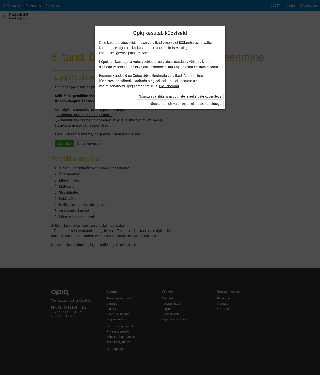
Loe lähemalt (169, 86)
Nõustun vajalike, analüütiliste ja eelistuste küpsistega (180, 96)
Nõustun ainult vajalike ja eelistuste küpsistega (186, 104)
